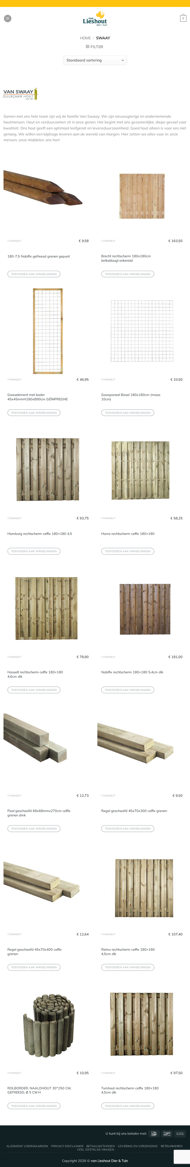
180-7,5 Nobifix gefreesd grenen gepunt (38, 256)
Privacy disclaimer (67, 1146)
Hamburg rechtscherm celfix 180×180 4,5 (39, 534)
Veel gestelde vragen (95, 1149)
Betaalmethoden (100, 1146)
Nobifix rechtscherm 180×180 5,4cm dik (132, 672)
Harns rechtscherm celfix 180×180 (128, 534)
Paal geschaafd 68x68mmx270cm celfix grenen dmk (38, 813)
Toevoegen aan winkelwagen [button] (34, 274)
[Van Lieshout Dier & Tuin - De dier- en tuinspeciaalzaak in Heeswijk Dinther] (95, 18)
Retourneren (172, 1146)
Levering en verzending (138, 1146)
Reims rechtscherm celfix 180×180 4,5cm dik (128, 951)
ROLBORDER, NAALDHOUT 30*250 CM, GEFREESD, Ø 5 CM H (39, 1090)
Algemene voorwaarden (27, 1146)
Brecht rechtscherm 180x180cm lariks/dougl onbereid (126, 258)
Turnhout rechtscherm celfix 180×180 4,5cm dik (130, 1090)
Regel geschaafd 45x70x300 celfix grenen (134, 811)
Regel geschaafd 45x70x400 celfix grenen (34, 951)
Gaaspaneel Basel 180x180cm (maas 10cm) (130, 397)
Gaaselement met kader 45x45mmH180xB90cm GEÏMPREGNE (37, 397)
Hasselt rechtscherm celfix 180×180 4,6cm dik (35, 674)
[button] (7, 18)
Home (85, 38)
